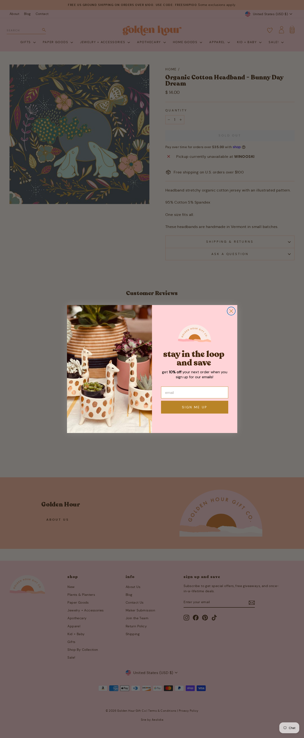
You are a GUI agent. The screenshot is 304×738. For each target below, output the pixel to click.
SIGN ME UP (194, 407)
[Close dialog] (231, 311)
